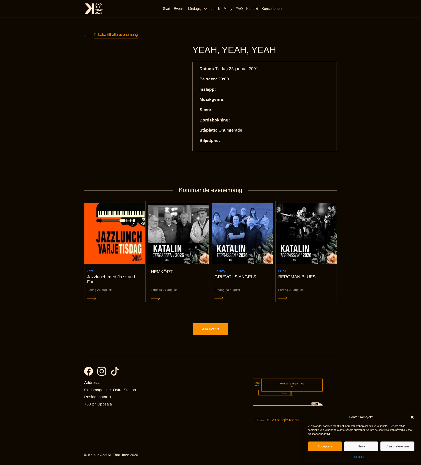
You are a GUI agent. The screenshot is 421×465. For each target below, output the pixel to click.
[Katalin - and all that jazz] (93, 8)
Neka (361, 446)
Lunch (215, 9)
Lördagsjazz (197, 9)
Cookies (359, 456)
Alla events (210, 329)
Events (179, 9)
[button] (412, 417)
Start (166, 9)
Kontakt (252, 9)
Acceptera (325, 446)
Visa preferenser (397, 446)
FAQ (239, 9)
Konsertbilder (272, 9)
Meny (228, 9)
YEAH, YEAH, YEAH (234, 50)
